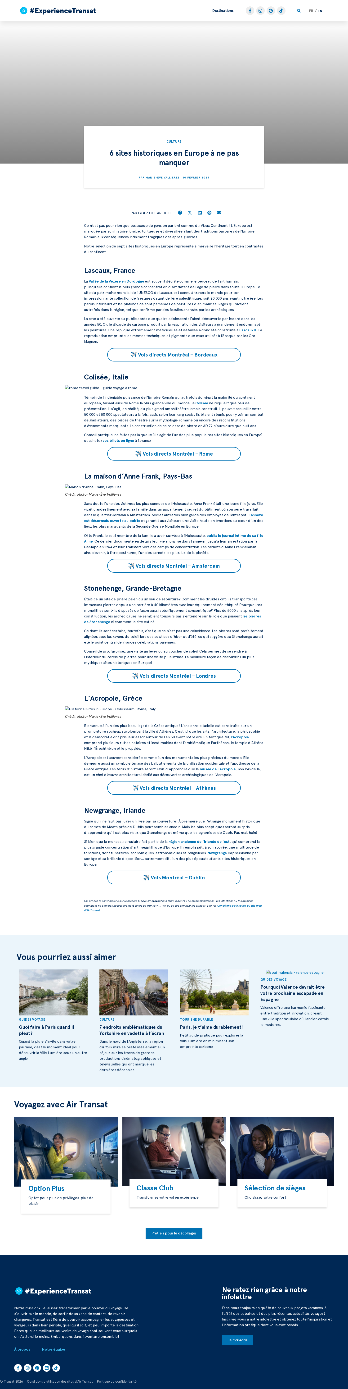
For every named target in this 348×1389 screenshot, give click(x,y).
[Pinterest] (271, 10)
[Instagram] (260, 10)
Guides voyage (32, 1019)
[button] (223, 10)
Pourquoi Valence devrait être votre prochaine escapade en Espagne (292, 993)
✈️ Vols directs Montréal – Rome (174, 454)
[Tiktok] (281, 10)
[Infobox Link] (66, 1196)
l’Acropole (240, 737)
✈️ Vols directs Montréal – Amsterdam (174, 566)
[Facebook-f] (250, 10)
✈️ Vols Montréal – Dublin (174, 877)
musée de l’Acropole (218, 769)
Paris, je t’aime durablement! (211, 1027)
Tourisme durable (196, 1019)
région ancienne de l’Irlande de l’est (199, 841)
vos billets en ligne (118, 440)
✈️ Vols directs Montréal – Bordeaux (174, 355)
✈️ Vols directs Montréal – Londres (174, 676)
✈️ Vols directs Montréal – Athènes (174, 788)
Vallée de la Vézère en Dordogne (116, 281)
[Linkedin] (46, 1368)
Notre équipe (53, 1349)
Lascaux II (247, 330)
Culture (174, 141)
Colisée (201, 403)
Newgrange (217, 853)
